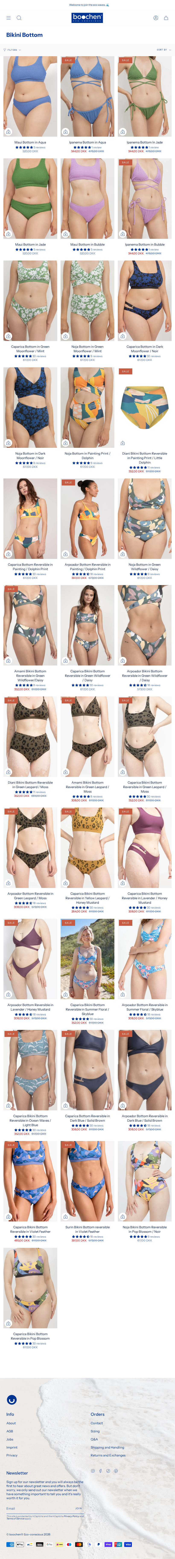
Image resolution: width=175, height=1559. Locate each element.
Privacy (12, 1455)
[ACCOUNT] (155, 18)
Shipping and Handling (107, 1447)
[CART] (166, 18)
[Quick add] (8, 132)
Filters (12, 50)
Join (78, 1508)
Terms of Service (15, 1518)
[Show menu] (8, 18)
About (11, 1423)
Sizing (95, 1431)
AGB (9, 1431)
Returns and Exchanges (108, 1455)
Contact (97, 1423)
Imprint (12, 1447)
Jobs (9, 1439)
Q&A (94, 1439)
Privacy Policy (71, 1516)
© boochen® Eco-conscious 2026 (28, 1534)
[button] (25, 147)
